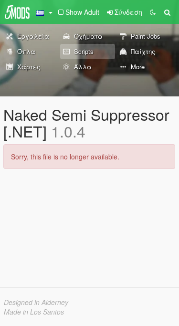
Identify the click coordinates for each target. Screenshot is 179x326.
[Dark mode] (152, 12)
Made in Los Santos (34, 311)
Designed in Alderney (36, 302)
